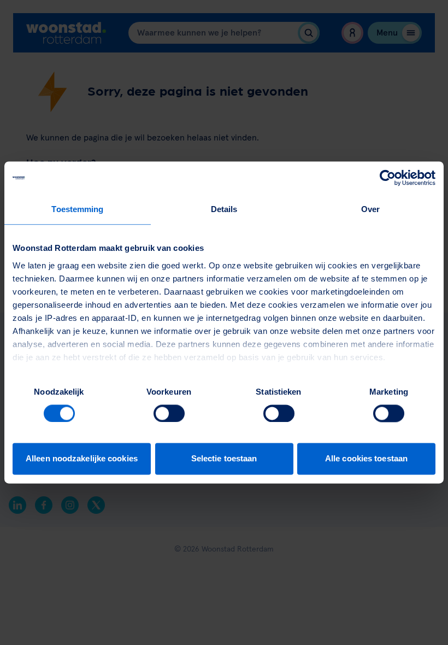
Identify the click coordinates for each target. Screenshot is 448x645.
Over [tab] (370, 209)
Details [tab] (224, 209)
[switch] (169, 413)
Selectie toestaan (224, 459)
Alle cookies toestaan (366, 459)
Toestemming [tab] (77, 209)
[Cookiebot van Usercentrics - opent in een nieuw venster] (387, 177)
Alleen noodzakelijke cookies (82, 459)
